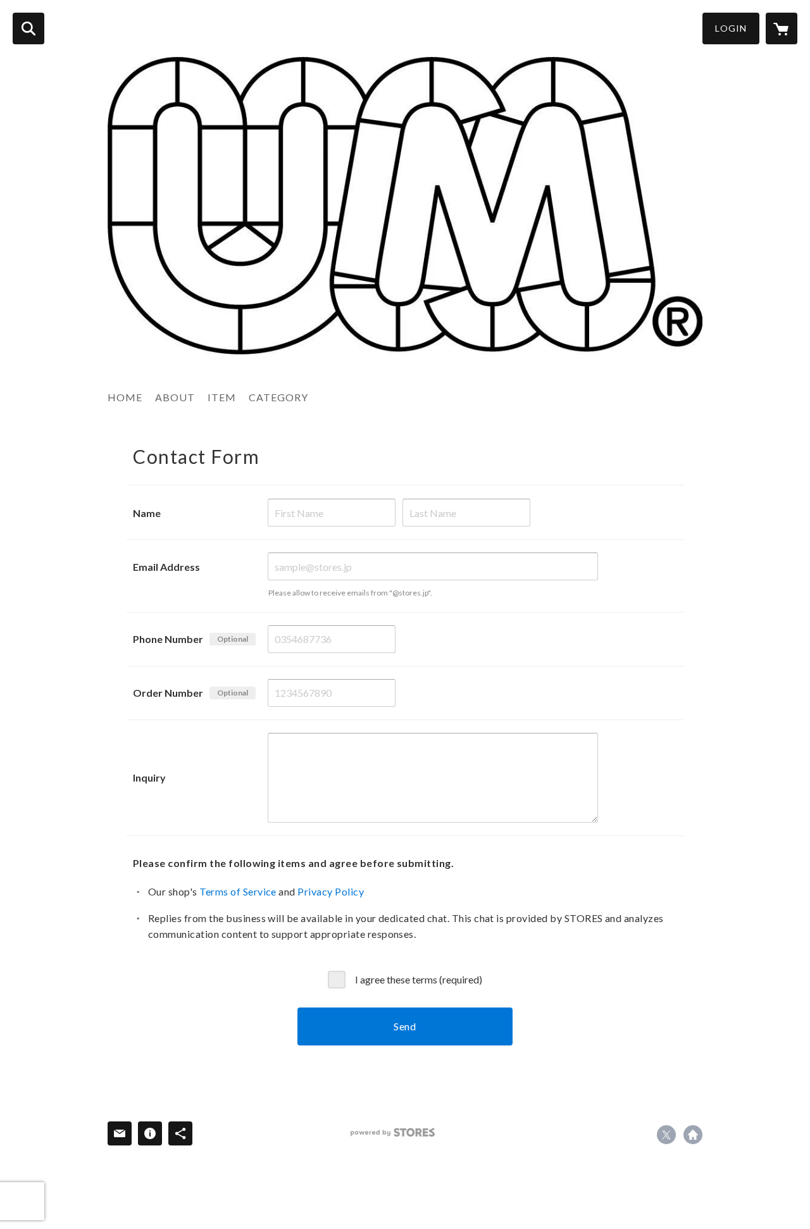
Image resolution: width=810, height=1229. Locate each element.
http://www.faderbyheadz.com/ (692, 1134)
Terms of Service (238, 891)
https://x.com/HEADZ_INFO (666, 1134)
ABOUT (175, 397)
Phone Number (168, 639)
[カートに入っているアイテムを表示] (781, 28)
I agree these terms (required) (418, 979)
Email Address (166, 567)
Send (405, 1026)
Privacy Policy (330, 891)
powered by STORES (392, 1132)
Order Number (168, 693)
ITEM (222, 397)
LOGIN (731, 28)
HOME (125, 397)
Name (147, 513)
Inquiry (149, 777)
